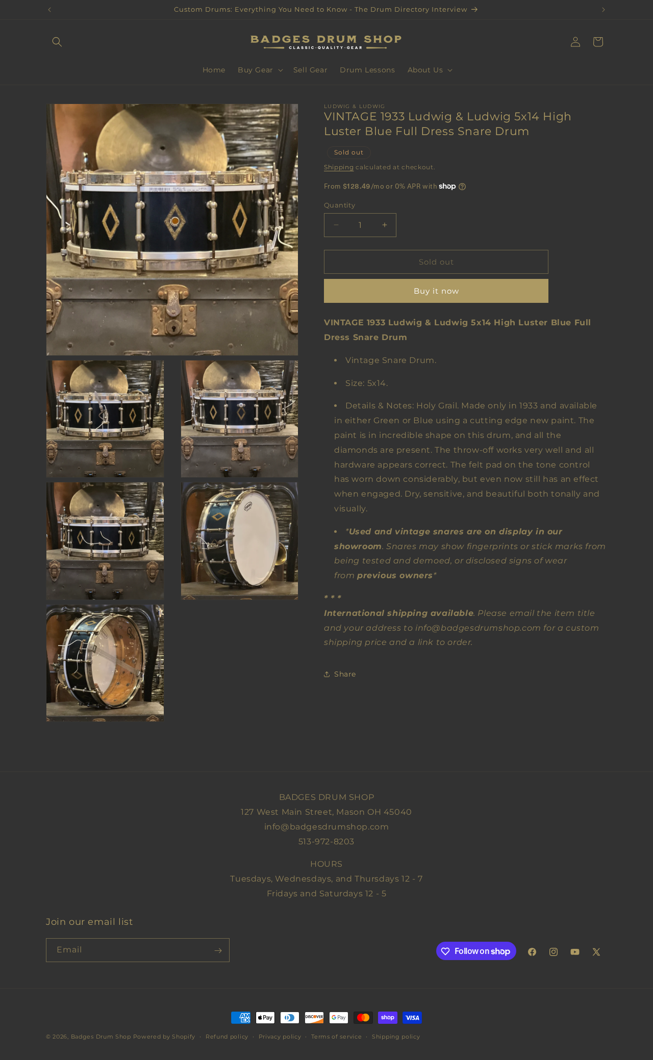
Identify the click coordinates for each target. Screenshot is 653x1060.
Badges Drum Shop (101, 1036)
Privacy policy (280, 1036)
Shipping (339, 167)
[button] (57, 42)
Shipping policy (396, 1036)
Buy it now (436, 291)
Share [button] (345, 673)
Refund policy (227, 1036)
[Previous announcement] (49, 9)
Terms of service (336, 1036)
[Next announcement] (603, 9)
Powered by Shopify (164, 1036)
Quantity (339, 204)
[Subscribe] (218, 951)
